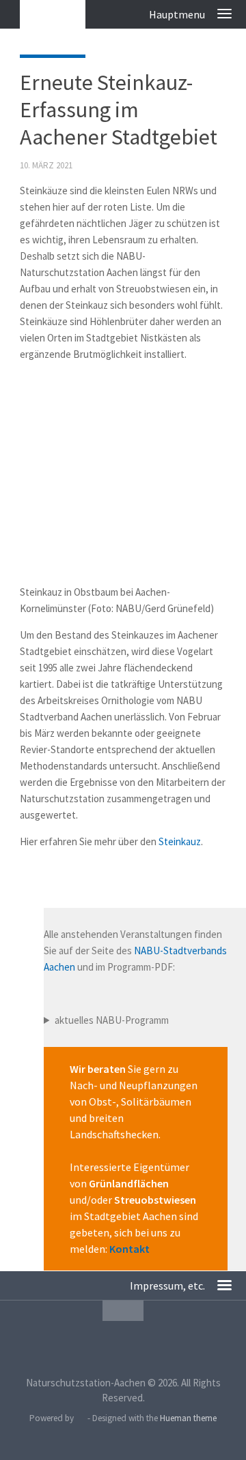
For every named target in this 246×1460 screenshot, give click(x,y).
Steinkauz (180, 841)
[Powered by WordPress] (80, 1418)
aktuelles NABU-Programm (112, 1020)
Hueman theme (188, 1418)
